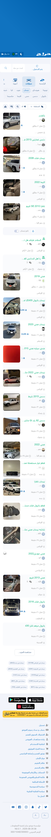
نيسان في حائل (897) (18, 681)
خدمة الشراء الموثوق (36, 749)
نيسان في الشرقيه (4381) (37, 669)
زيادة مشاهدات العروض (35, 739)
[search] (6, 68)
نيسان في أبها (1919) (38, 675)
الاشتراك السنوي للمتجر (35, 735)
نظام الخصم (40, 768)
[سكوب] (11, 106)
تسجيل (42, 725)
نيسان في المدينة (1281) (37, 681)
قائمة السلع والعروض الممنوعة (32, 777)
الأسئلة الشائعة (38, 782)
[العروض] (5, 106)
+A (45, 815)
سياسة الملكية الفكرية (36, 791)
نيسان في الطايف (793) (19, 687)
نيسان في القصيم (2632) (16, 669)
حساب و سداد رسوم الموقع (33, 730)
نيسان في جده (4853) (17, 663)
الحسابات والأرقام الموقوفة (33, 772)
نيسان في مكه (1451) (20, 675)
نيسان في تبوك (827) (38, 687)
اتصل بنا (41, 796)
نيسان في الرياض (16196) (36, 663)
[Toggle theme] (21, 54)
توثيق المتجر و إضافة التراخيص (32, 754)
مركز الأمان (40, 758)
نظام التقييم (40, 763)
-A (36, 815)
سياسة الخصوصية (37, 787)
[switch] (16, 231)
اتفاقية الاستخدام (37, 744)
